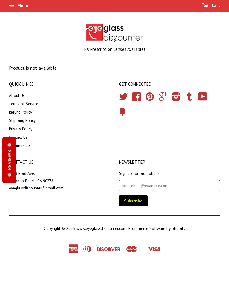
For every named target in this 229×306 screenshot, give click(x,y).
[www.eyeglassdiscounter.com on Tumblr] (189, 98)
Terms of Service (23, 103)
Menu (22, 5)
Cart (215, 5)
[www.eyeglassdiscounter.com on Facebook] (136, 98)
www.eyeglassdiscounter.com (101, 228)
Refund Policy (20, 112)
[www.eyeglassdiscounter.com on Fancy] (122, 114)
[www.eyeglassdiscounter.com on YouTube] (203, 98)
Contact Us (18, 137)
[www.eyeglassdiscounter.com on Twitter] (123, 98)
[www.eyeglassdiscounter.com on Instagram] (176, 98)
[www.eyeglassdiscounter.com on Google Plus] (162, 98)
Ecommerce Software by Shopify (156, 228)
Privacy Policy (20, 128)
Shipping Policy (22, 120)
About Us (17, 95)
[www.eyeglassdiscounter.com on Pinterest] (149, 98)
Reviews (9, 160)
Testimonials (20, 145)
